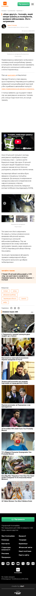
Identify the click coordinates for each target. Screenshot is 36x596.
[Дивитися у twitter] (23, 563)
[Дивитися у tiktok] (28, 563)
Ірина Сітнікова (12, 25)
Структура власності (6, 549)
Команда (5, 540)
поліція (5, 291)
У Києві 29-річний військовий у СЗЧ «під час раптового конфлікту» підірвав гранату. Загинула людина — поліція (18, 277)
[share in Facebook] (11, 308)
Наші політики (25, 551)
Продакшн (6, 557)
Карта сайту (24, 555)
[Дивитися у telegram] (13, 563)
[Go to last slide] (4, 203)
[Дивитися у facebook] (3, 563)
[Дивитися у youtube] (18, 563)
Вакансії (22, 536)
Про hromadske (8, 536)
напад (15, 291)
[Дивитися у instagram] (8, 563)
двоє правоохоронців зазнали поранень (18, 89)
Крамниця (23, 544)
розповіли (12, 75)
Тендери (22, 540)
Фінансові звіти (25, 547)
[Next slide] (31, 203)
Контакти (6, 544)
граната (23, 298)
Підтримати (24, 4)
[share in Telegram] (19, 308)
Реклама (5, 553)
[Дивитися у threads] (33, 563)
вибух (5, 302)
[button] (8, 218)
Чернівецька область (9, 298)
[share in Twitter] (15, 308)
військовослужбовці (9, 294)
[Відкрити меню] (32, 4)
